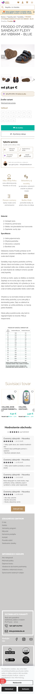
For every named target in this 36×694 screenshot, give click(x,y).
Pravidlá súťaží (7, 540)
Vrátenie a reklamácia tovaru (12, 570)
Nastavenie (17, 683)
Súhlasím (25, 689)
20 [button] (3, 112)
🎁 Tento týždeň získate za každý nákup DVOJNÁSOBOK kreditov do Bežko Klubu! (17, 12)
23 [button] (19, 112)
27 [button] (8, 116)
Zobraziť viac (18, 509)
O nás (4, 522)
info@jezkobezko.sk (26, 164)
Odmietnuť (9, 689)
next (34, 410)
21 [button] (8, 112)
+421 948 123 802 (13, 164)
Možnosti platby (8, 561)
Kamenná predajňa (9, 534)
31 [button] (29, 116)
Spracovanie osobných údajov (13, 573)
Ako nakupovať (7, 558)
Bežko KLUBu (22, 94)
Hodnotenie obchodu (18, 427)
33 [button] (8, 120)
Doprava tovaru (7, 564)
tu (23, 678)
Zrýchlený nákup (19, 134)
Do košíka (19, 128)
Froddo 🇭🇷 (11, 21)
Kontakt (5, 537)
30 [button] (24, 116)
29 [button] (19, 116)
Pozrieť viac (5, 416)
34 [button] (13, 120)
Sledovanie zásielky (9, 543)
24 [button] (24, 112)
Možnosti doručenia (8, 103)
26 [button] (3, 116)
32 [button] (3, 120)
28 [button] (14, 116)
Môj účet (5, 531)
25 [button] (29, 112)
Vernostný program (9, 528)
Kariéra (4, 525)
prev (2, 410)
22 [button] (13, 112)
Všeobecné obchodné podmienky (14, 567)
